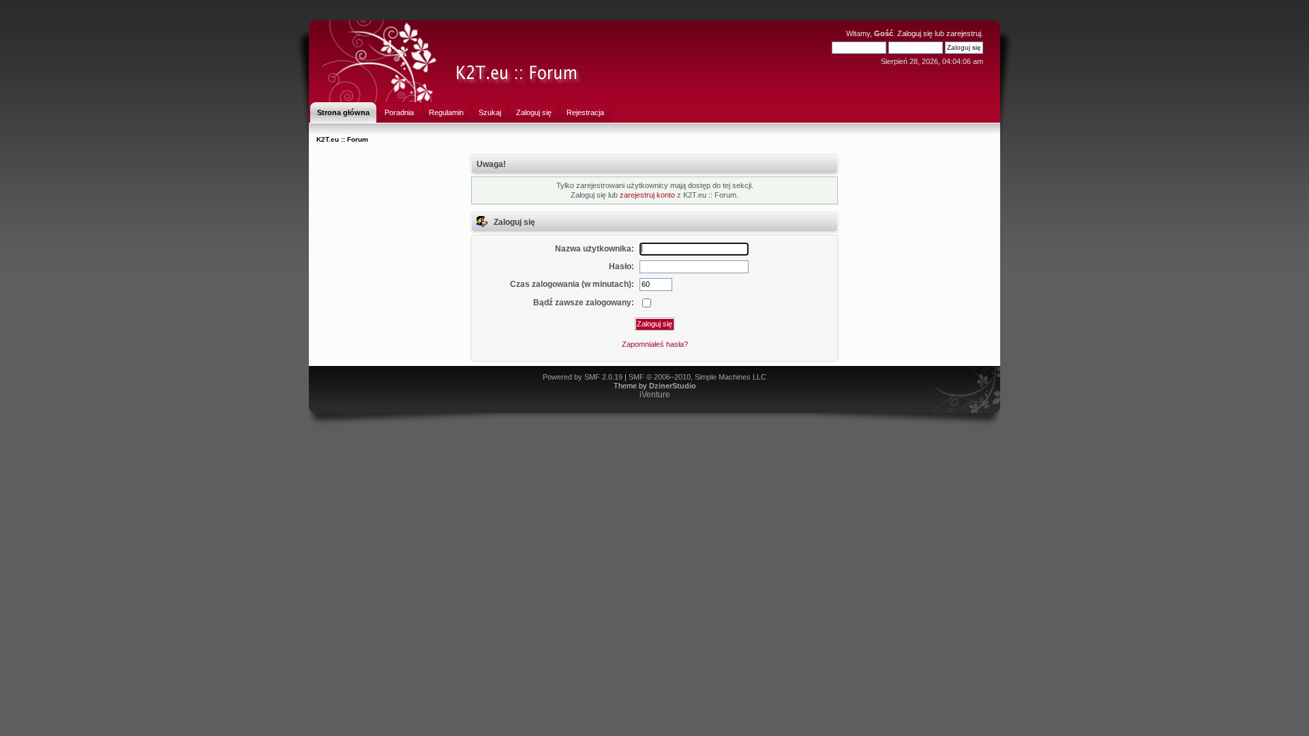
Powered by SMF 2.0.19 (582, 377)
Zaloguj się (915, 33)
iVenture (655, 394)
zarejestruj (963, 33)
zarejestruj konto (647, 195)
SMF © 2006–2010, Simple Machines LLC (697, 377)
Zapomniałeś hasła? (655, 344)
